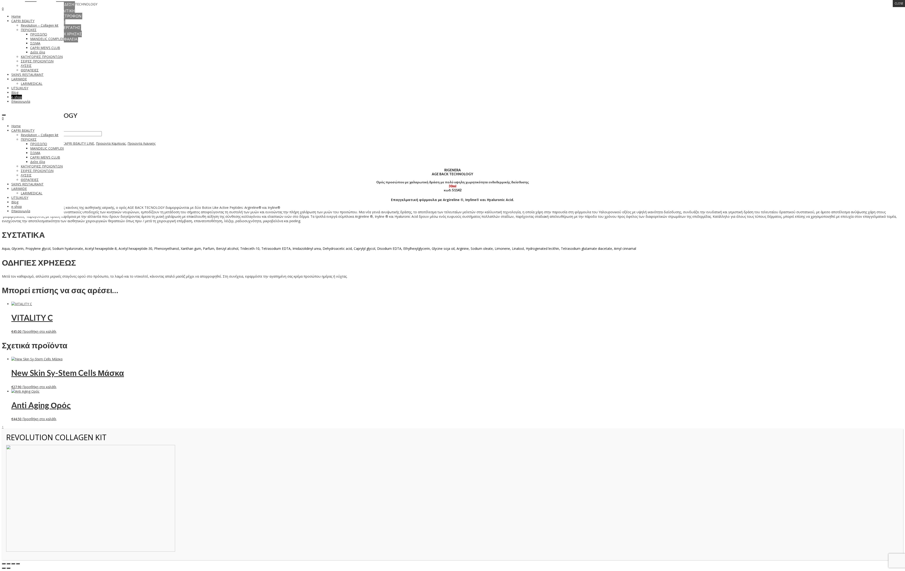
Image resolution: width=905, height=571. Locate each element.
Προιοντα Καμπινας (111, 143)
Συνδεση (65, 4)
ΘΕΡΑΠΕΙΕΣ (30, 179)
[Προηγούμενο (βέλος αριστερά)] (4, 568)
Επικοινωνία (20, 211)
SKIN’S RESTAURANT (27, 184)
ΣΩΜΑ (35, 153)
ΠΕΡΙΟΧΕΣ (29, 139)
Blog (14, 202)
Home (16, 126)
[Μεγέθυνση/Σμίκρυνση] (4, 563)
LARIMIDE (19, 188)
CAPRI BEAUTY (22, 130)
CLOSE (899, 3)
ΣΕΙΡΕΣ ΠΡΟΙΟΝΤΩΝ (37, 170)
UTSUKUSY (19, 197)
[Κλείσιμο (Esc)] (18, 563)
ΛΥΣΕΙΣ (26, 175)
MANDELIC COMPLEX (47, 148)
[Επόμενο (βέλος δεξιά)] (8, 568)
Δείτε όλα (37, 162)
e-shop (16, 206)
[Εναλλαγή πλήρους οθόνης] (8, 563)
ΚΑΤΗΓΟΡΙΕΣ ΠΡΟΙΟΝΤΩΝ (42, 166)
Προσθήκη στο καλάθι (39, 331)
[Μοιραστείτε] (13, 563)
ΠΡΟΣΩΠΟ (38, 144)
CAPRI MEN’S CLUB (45, 157)
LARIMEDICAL (31, 193)
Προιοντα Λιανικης (142, 143)
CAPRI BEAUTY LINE (78, 143)
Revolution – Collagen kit (39, 135)
